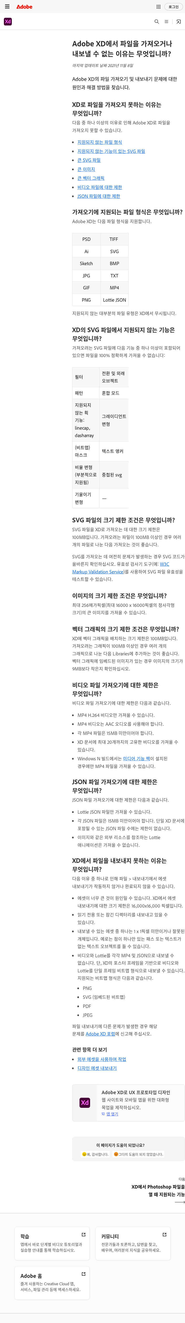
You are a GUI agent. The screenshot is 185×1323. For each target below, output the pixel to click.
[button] (158, 7)
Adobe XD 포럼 (100, 1033)
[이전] (99, 1194)
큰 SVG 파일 (89, 160)
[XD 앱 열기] (178, 21)
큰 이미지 (86, 169)
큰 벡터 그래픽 (91, 178)
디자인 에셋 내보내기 (97, 1068)
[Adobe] (24, 6)
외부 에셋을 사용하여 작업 (102, 1059)
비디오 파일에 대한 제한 (100, 187)
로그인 (174, 7)
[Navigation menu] (7, 6)
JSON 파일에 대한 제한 (99, 196)
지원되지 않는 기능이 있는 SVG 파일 (111, 151)
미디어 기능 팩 (136, 758)
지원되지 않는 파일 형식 (100, 142)
